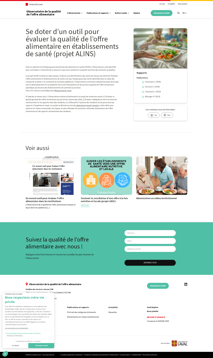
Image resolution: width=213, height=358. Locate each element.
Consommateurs (125, 27)
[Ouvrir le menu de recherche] (178, 13)
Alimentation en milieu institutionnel (106, 27)
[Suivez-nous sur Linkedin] (185, 284)
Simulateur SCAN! (161, 13)
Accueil (162, 4)
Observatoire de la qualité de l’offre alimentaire (43, 13)
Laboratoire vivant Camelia (87, 105)
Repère (136, 13)
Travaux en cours (77, 27)
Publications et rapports (98, 13)
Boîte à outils (121, 13)
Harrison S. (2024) (152, 86)
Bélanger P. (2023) (152, 96)
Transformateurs (125, 22)
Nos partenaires (77, 37)
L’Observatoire (73, 13)
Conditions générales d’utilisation (71, 355)
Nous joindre (182, 4)
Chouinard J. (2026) (153, 81)
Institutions (123, 32)
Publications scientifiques (101, 32)
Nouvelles (112, 312)
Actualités (171, 4)
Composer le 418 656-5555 (158, 321)
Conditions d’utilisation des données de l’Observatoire (101, 355)
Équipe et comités (78, 32)
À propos (74, 22)
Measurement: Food (63, 90)
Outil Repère (152, 307)
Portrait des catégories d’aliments (105, 22)
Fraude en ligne (125, 355)
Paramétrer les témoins (150, 355)
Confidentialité (136, 355)
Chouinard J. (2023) (153, 91)
